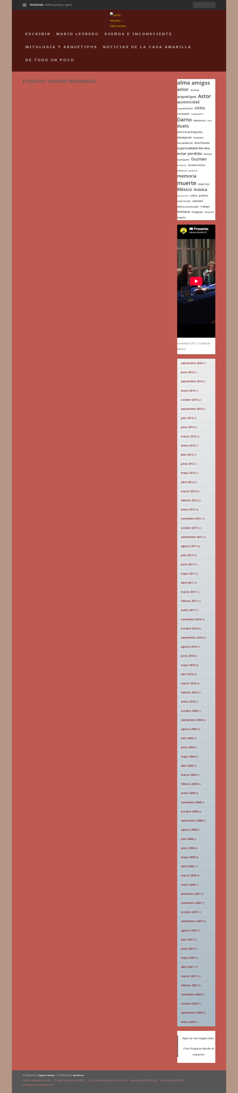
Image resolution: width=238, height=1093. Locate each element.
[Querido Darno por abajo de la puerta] (42, 707)
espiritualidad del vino (193, 148)
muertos (203, 184)
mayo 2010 (188, 665)
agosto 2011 (189, 546)
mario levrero (77, 34)
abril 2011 (187, 582)
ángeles (181, 217)
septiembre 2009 (191, 720)
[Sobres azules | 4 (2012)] (81, 188)
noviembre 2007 (191, 903)
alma (183, 82)
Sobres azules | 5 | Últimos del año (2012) (79, 150)
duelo (183, 126)
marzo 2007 (188, 976)
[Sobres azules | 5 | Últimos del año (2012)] (87, 141)
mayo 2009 (188, 756)
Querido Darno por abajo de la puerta (42, 723)
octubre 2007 (189, 912)
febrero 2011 (189, 601)
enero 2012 (188, 509)
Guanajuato (183, 159)
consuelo (183, 113)
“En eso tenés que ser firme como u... (115, 746)
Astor (204, 96)
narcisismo (183, 196)
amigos (201, 82)
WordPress (78, 1075)
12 (38, 402)
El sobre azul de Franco (130, 506)
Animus (194, 90)
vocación (209, 212)
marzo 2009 (188, 775)
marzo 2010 (188, 683)
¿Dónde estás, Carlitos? (106, 830)
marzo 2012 (188, 491)
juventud (193, 171)
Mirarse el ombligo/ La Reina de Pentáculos (116, 641)
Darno (184, 119)
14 (143, 419)
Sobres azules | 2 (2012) (55, 291)
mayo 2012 (188, 473)
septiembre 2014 (191, 381)
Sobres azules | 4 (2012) (55, 197)
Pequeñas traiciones (104, 417)
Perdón (146, 744)
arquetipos (186, 96)
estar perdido (189, 153)
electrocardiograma (189, 132)
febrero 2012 (189, 500)
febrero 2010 (189, 692)
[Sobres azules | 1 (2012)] (86, 329)
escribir (38, 34)
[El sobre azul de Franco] (61, 506)
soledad (197, 201)
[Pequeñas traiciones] (87, 415)
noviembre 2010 (191, 619)
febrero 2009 (189, 784)
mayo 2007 (188, 957)
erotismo (198, 137)
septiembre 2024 (191, 363)
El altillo (102, 394)
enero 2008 (188, 884)
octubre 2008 (189, 811)
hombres (181, 165)
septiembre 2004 (191, 1012)
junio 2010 (187, 656)
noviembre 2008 (191, 802)
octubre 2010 (189, 628)
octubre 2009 (189, 711)
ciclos (200, 107)
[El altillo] (87, 395)
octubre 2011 (189, 528)
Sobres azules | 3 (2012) (55, 239)
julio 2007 (187, 939)
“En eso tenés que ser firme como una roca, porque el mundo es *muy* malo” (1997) (95, 95)
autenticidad (188, 102)
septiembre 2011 (191, 537)
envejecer (184, 137)
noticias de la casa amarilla (147, 47)
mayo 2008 (188, 857)
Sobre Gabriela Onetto (37, 1080)
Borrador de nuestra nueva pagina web (122, 925)
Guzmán (199, 159)
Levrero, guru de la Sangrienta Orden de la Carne (116, 786)
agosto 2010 (189, 646)
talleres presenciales (188, 206)
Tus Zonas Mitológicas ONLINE (107, 1080)
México (184, 189)
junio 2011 (187, 564)
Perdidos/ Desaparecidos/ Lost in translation (118, 595)
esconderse (185, 143)
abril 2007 (187, 967)
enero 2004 (188, 1022)
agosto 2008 (189, 829)
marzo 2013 (188, 436)
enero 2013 (188, 445)
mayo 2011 (188, 573)
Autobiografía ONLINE (144, 1080)
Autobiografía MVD (173, 1080)
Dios (210, 121)
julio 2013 (187, 418)
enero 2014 (188, 390)
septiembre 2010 (191, 637)
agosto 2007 (189, 930)
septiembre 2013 (191, 409)
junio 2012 (187, 463)
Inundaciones (108, 439)
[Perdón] (155, 720)
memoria (187, 176)
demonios (199, 120)
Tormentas (40, 397)
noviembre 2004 (191, 994)
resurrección (184, 201)
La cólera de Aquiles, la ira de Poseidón (114, 544)
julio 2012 (187, 454)
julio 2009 (187, 738)
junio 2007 (187, 948)
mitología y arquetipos (61, 47)
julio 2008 (187, 839)
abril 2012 (187, 482)
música (200, 189)
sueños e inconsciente (138, 34)
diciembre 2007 (190, 894)
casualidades (185, 108)
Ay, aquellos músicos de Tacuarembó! (107, 879)
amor (183, 89)
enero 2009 (188, 793)
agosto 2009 (189, 729)
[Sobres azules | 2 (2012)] (86, 282)
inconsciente (196, 165)
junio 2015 (187, 372)
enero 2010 (188, 701)
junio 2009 (187, 747)
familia (208, 154)
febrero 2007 (189, 985)
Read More (36, 127)
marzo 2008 (188, 875)
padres (203, 195)
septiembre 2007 (191, 921)
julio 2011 (187, 555)
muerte (186, 183)
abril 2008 (187, 866)
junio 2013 (187, 427)
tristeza (183, 212)
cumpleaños (197, 114)
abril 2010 (187, 674)
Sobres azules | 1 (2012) (55, 338)
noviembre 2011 (191, 518)
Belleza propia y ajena (58, 5)
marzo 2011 (188, 592)
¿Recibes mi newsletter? (38, 1084)
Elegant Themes (46, 1075)
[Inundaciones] (87, 440)
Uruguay (197, 212)
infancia (182, 170)
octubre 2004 (189, 1003)
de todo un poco (50, 60)
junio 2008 (187, 848)
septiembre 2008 (191, 820)
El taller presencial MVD (69, 1080)
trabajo (205, 206)
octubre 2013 (189, 399)
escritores (202, 143)
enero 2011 (188, 610)
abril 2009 (187, 765)
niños (193, 195)
